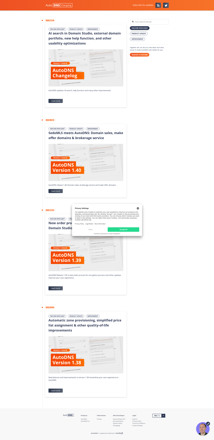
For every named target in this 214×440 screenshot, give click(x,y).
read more (55, 101)
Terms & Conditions (138, 423)
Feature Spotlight (57, 29)
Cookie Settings (137, 425)
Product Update (76, 29)
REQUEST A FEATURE (140, 55)
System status (117, 423)
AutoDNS (84, 419)
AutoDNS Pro (85, 421)
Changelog (116, 425)
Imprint (134, 419)
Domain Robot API (119, 419)
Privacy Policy (136, 421)
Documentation (118, 421)
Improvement (92, 29)
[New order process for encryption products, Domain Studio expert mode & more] (85, 252)
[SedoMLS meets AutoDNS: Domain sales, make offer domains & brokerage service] (85, 162)
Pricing (99, 419)
